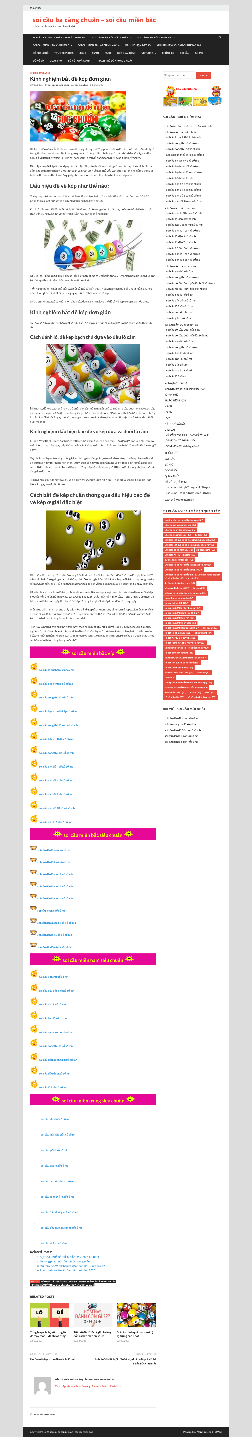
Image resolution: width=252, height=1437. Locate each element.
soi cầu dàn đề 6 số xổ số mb (56, 780)
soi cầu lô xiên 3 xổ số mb (181, 236)
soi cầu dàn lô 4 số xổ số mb (55, 821)
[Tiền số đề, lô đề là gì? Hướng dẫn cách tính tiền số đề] (93, 1328)
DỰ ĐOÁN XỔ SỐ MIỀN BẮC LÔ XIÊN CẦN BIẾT (69, 1257)
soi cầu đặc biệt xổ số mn (181, 300)
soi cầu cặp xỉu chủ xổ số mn (56, 1032)
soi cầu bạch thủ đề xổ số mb (56, 738)
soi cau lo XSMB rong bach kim (182, 627)
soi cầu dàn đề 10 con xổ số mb (184, 201)
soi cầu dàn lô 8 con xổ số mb (183, 253)
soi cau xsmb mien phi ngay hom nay (185, 642)
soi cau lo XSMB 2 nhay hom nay (183, 608)
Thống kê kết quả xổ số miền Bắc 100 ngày (188, 682)
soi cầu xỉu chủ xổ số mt (55, 1118)
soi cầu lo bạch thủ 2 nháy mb (56, 669)
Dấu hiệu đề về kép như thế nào (59, 1281)
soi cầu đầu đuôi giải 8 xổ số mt (59, 1212)
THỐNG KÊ (168, 53)
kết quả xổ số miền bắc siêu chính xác (185, 593)
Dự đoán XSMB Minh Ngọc (180, 554)
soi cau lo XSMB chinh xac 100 (182, 612)
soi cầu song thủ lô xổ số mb (56, 697)
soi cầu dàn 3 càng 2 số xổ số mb (56, 922)
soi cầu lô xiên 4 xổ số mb (181, 218)
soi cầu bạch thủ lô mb (179, 178)
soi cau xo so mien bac (178, 632)
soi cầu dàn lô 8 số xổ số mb (53, 862)
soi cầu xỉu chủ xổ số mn (53, 976)
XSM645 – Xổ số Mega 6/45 (182, 446)
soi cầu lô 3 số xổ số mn (53, 1087)
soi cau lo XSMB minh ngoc (180, 622)
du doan (201, 534)
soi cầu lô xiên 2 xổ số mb (181, 242)
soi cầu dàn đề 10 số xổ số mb (57, 808)
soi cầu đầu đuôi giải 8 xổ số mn (58, 1059)
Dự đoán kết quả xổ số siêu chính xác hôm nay (190, 544)
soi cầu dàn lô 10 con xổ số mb (184, 213)
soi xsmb (203, 672)
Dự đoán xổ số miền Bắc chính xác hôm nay (188, 564)
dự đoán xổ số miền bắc (179, 559)
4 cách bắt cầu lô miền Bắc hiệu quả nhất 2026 (67, 1270)
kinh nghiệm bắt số (138, 45)
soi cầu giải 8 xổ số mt (54, 1149)
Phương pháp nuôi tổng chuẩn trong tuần (65, 1261)
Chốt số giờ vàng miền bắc (180, 525)
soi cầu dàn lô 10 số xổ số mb (54, 934)
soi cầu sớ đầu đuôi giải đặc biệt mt (187, 335)
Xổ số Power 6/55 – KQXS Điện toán (187, 434)
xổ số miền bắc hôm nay (202, 697)
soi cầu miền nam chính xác (51, 45)
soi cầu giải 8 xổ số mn (52, 1004)
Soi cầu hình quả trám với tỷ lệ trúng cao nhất (135, 1334)
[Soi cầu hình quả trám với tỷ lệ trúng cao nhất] (136, 1328)
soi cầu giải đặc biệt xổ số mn (56, 990)
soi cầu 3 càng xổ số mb (51, 910)
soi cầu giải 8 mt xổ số (179, 370)
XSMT (108, 53)
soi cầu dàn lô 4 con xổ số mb (183, 230)
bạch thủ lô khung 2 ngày (115, 60)
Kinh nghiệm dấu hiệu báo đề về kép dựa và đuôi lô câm (62, 1285)
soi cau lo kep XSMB (177, 603)
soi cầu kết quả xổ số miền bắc (182, 662)
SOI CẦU (184, 53)
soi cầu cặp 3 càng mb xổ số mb (184, 224)
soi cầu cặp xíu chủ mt (179, 358)
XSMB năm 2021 (175, 692)
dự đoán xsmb (205, 549)
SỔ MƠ (199, 53)
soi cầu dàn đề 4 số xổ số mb (56, 766)
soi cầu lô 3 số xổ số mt (54, 1243)
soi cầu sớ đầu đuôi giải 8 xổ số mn (186, 288)
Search (203, 75)
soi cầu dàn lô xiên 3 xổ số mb (55, 886)
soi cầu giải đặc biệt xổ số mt (58, 1134)
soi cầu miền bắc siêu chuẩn (110, 37)
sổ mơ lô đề (41, 53)
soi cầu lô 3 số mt (176, 376)
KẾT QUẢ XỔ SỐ (126, 53)
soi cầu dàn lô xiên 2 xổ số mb (55, 874)
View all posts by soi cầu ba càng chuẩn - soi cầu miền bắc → (88, 1386)
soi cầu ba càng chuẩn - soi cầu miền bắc (68, 85)
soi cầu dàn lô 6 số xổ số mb (53, 850)
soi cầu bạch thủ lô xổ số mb (56, 683)
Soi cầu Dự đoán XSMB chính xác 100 (186, 657)
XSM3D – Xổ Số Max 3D (180, 440)
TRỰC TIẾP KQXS (64, 53)
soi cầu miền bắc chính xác (154, 37)
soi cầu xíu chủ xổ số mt (180, 341)
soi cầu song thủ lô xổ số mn (56, 1045)
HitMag (217, 1431)
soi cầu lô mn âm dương (179, 667)
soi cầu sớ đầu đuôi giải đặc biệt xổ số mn (190, 282)
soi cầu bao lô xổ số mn (53, 1018)
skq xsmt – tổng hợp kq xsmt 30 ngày (188, 487)
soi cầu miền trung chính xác (97, 45)
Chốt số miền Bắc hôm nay (180, 530)
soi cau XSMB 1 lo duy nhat (180, 637)
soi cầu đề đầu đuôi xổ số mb (54, 946)
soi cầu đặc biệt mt (177, 364)
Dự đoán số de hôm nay (179, 549)
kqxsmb (199, 588)
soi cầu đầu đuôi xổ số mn (54, 1073)
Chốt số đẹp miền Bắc (178, 534)
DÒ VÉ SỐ (38, 60)
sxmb (170, 677)
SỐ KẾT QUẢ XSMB (79, 60)
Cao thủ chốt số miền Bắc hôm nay (184, 520)
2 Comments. (96, 85)
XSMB (82, 53)
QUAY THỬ (56, 60)
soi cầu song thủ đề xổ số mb (56, 752)
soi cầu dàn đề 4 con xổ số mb (183, 183)
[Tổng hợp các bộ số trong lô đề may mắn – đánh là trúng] (49, 1328)
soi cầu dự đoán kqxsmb (179, 652)
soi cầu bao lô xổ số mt (54, 1165)
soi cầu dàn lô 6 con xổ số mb (183, 259)
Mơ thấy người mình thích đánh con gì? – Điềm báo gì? (72, 1265)
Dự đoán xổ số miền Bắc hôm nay (183, 569)
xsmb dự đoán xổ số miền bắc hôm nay (186, 687)
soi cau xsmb (203, 632)
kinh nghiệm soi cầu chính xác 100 (179, 45)
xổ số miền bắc (174, 697)
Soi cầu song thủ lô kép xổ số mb (185, 154)
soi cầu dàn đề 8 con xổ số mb (183, 195)
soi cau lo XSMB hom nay (179, 617)
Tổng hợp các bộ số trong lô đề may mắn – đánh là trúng (48, 1334)
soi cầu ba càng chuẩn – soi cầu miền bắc (94, 20)
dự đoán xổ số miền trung (180, 583)
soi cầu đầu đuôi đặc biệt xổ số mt (61, 1227)
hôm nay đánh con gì (177, 588)
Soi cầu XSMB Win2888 (179, 672)
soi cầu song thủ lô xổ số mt (57, 1196)
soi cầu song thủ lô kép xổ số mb (58, 725)
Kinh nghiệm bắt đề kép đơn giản (97, 1281)
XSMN (95, 53)
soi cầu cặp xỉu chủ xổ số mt (58, 1181)
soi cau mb (210, 627)
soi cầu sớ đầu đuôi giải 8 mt (183, 329)
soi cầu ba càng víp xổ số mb (182, 160)
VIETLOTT (147, 53)
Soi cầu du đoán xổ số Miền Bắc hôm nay (187, 647)
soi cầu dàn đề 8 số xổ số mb (56, 794)
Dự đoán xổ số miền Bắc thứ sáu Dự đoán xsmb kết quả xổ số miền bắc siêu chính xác (192, 576)
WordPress (202, 1431)
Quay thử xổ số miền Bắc (179, 598)
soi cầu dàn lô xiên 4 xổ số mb (55, 898)
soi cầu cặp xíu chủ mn (179, 312)
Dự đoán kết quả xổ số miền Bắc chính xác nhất (190, 539)
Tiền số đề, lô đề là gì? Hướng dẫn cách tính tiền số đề (92, 1334)
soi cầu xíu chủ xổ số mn (180, 271)
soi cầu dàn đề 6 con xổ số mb (183, 189)
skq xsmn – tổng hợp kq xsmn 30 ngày (188, 492)
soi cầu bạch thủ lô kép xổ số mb (58, 711)
